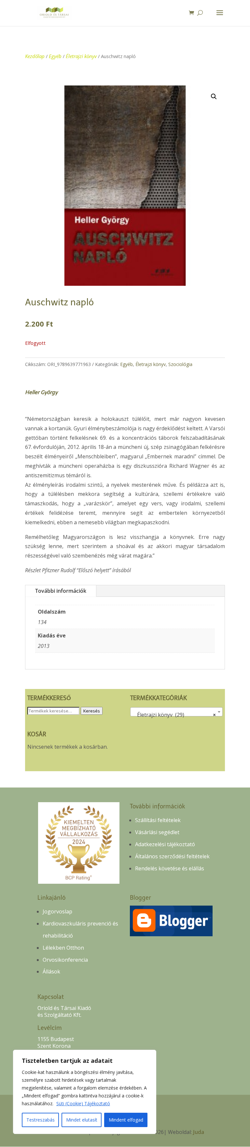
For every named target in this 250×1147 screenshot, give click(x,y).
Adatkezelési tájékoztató (165, 844)
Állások (51, 971)
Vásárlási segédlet (157, 832)
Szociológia (180, 364)
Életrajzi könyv (81, 56)
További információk (60, 590)
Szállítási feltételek (158, 820)
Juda (198, 1132)
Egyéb (55, 56)
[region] (84, 1092)
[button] (214, 96)
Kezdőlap (35, 56)
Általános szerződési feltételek (172, 856)
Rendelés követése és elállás (169, 868)
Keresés (91, 711)
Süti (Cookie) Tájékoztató (83, 1103)
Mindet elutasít (81, 1120)
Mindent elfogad (126, 1120)
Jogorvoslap (57, 911)
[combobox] (176, 711)
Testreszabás (40, 1120)
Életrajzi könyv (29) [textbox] (174, 714)
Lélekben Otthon (63, 947)
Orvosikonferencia (65, 959)
